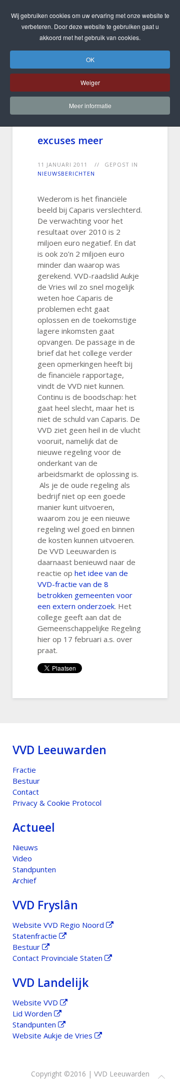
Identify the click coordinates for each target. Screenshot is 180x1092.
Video (22, 858)
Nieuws (25, 847)
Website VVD (36, 1002)
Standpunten (34, 869)
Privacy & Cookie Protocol (57, 803)
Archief (24, 880)
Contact (25, 792)
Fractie (24, 770)
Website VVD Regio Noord (59, 925)
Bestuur (26, 781)
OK (90, 59)
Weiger (90, 82)
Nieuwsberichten (66, 173)
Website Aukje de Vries (53, 1035)
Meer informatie (90, 105)
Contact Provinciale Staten (58, 958)
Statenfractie (35, 936)
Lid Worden (33, 1013)
